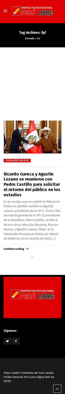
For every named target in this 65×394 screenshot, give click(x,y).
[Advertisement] (32, 81)
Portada (29, 38)
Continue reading (14, 248)
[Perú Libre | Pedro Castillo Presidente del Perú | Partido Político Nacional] (32, 10)
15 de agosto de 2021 (17, 160)
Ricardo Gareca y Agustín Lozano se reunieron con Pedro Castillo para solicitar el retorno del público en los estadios (32, 184)
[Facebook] (16, 341)
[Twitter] (7, 341)
